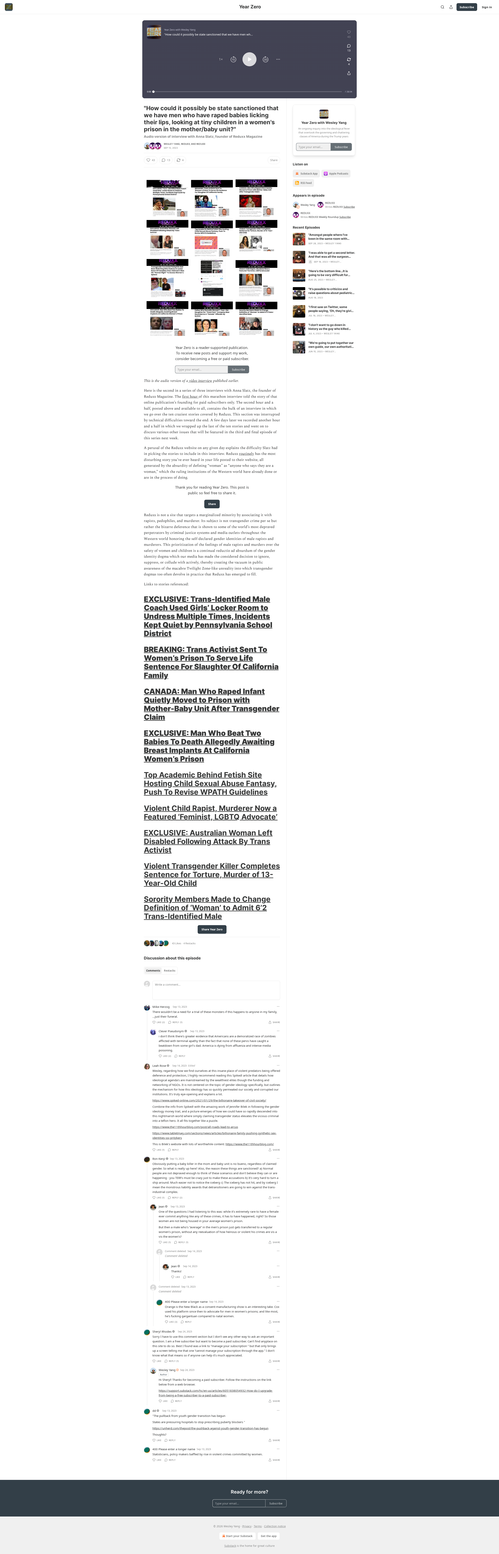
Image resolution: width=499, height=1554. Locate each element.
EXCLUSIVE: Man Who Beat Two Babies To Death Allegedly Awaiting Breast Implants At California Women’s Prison (209, 746)
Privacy (246, 1526)
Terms (258, 1526)
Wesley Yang (172, 144)
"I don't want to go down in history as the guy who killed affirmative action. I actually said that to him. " (331, 327)
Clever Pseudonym (171, 1031)
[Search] (442, 7)
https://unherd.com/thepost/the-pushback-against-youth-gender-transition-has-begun (210, 1428)
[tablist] (161, 970)
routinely (246, 454)
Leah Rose (159, 1066)
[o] (299, 239)
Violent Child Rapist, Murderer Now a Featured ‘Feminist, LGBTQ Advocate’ (211, 812)
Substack (230, 1546)
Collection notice (275, 1526)
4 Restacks (189, 943)
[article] (324, 239)
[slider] (247, 92)
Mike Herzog (161, 1007)
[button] (221, 59)
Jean (161, 1206)
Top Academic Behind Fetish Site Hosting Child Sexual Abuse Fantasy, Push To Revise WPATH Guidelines (210, 783)
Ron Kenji (158, 1159)
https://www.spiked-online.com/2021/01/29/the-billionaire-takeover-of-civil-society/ (209, 1100)
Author (163, 1374)
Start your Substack (239, 1536)
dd (154, 1411)
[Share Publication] (451, 7)
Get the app (269, 1536)
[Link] (138, 616)
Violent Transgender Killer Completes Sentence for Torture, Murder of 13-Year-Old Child (212, 874)
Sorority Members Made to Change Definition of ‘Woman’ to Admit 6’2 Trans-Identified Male (207, 908)
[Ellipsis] (278, 1006)
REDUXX (185, 144)
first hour (190, 396)
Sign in (487, 7)
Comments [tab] (153, 970)
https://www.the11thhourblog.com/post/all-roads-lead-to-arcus (195, 1127)
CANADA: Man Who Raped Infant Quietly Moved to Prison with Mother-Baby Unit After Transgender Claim (211, 704)
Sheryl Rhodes (162, 1331)
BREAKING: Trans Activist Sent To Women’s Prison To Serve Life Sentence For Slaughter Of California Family (211, 662)
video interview (200, 381)
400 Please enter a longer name (186, 1302)
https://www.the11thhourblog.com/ (250, 1144)
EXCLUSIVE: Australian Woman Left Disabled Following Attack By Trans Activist (208, 841)
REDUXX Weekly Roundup (324, 217)
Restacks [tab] (169, 970)
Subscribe (467, 7)
